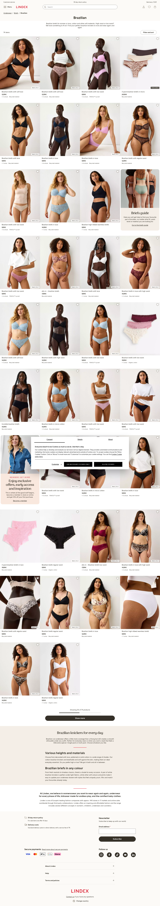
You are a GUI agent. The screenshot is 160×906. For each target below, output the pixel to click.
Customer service (9, 2)
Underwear (7, 13)
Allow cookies (108, 464)
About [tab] (110, 439)
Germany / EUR (151, 2)
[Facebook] (109, 854)
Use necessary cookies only (78, 464)
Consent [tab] (49, 439)
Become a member (20, 501)
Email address (104, 827)
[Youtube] (125, 854)
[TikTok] (117, 854)
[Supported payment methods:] (61, 854)
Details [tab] (80, 439)
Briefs (16, 13)
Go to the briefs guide (140, 225)
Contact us (70, 897)
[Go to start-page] (22, 7)
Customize (55, 464)
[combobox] (80, 7)
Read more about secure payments (55, 849)
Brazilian (24, 13)
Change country (82, 901)
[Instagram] (101, 854)
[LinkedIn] (133, 854)
